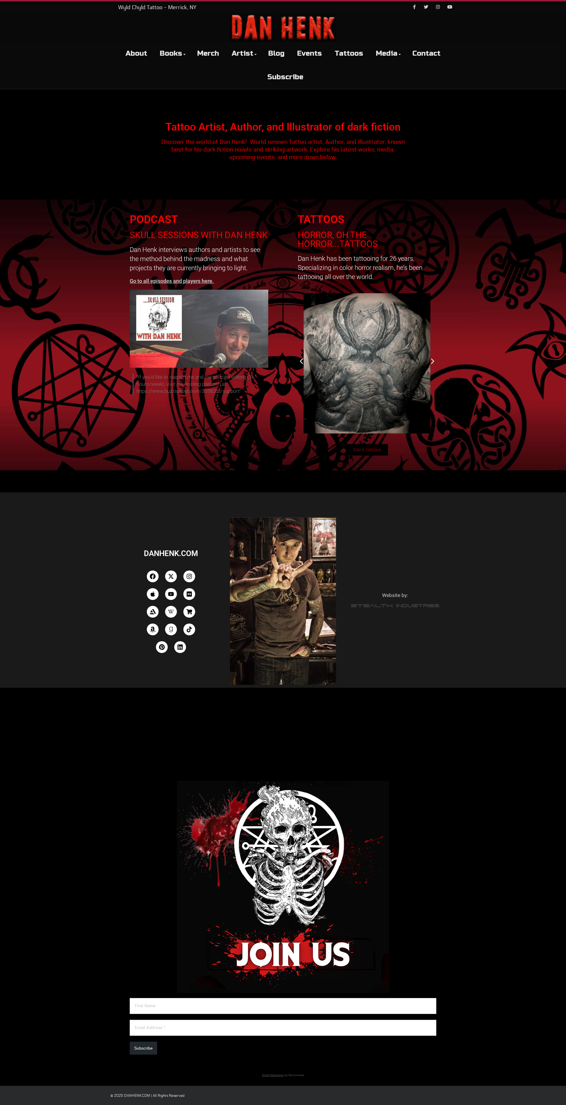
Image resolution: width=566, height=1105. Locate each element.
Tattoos (349, 53)
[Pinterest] (162, 647)
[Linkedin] (180, 647)
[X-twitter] (171, 576)
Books (171, 53)
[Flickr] (189, 594)
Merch (208, 53)
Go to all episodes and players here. (172, 281)
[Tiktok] (189, 629)
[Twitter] (426, 7)
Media (386, 53)
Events (309, 53)
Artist (242, 53)
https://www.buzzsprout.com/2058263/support (187, 391)
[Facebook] (414, 7)
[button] (301, 361)
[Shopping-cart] (189, 612)
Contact (426, 53)
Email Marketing (273, 1075)
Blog (276, 53)
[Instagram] (438, 7)
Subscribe (285, 77)
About (136, 53)
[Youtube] (449, 7)
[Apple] (153, 594)
